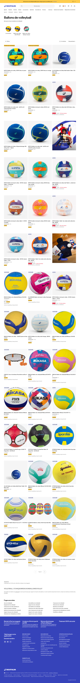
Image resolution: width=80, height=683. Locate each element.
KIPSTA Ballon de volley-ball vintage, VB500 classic (39, 337)
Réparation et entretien (70, 9)
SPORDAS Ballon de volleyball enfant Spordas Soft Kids (63, 450)
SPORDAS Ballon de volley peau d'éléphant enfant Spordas (39, 560)
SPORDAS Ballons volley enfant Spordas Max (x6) (39, 523)
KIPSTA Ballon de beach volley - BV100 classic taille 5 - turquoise (15, 183)
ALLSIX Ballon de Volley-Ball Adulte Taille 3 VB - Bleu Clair (64, 71)
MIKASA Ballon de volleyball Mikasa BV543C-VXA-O (39, 413)
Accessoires (8, 33)
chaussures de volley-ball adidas (35, 608)
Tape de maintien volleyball (10, 608)
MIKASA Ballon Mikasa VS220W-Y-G (61, 412)
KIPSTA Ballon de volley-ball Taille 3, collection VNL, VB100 (64, 183)
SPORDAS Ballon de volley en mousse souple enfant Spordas (63, 560)
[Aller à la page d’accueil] (10, 6)
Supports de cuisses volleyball (35, 613)
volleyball (17, 591)
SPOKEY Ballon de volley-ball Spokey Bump (15, 559)
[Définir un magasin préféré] (60, 5)
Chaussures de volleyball (58, 603)
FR (65, 6)
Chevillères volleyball (57, 612)
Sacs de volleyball (8, 603)
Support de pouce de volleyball (11, 612)
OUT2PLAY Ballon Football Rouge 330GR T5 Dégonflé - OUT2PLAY (15, 450)
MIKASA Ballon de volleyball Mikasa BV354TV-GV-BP (39, 375)
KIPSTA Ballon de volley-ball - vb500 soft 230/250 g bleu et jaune (38, 147)
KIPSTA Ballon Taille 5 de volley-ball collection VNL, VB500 (39, 259)
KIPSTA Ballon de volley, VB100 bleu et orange (39, 70)
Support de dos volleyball (34, 604)
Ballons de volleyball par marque (26, 34)
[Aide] (68, 5)
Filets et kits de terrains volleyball (60, 608)
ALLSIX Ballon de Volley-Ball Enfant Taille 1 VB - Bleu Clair (15, 486)
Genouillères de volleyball (34, 603)
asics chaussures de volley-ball (35, 610)
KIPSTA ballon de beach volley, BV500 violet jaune (39, 221)
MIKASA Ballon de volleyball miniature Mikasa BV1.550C (15, 413)
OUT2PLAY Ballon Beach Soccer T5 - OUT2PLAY (16, 522)
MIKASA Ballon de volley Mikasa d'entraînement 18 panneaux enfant (61, 523)
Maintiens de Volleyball (58, 606)
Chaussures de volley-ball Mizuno (11, 606)
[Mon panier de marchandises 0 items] (74, 5)
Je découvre (64, 146)
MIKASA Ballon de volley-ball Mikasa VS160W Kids (63, 337)
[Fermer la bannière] (75, 1)
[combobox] (72, 41)
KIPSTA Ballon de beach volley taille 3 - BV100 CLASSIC (15, 221)
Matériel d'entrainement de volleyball (12, 610)
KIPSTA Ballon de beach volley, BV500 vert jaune (38, 107)
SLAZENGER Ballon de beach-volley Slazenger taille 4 (39, 297)
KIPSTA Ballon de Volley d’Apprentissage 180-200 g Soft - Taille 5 (15, 147)
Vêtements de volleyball (58, 604)
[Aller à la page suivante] (44, 571)
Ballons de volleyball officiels (17, 34)
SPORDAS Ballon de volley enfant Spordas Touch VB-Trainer (63, 486)
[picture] (16, 56)
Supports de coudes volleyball (35, 612)
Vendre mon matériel (58, 9)
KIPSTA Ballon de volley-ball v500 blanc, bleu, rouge (63, 107)
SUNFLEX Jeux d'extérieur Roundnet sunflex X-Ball (15, 375)
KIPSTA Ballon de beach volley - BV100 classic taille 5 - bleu (15, 259)
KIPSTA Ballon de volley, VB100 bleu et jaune (15, 70)
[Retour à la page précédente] (35, 571)
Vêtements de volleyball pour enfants (12, 613)
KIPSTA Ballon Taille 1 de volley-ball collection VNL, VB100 (63, 221)
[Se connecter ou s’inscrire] (71, 5)
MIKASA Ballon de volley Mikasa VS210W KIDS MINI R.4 (39, 486)
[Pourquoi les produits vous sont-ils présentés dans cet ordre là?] (60, 41)
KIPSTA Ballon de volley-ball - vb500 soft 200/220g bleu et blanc (14, 107)
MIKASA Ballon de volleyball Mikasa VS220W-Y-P (64, 375)
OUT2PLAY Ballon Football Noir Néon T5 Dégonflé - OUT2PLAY (38, 450)
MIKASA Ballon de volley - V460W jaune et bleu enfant (15, 337)
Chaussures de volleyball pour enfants (61, 610)
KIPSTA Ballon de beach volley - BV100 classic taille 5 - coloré (63, 297)
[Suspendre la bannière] (73, 1)
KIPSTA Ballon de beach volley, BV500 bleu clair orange (39, 183)
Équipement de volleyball (9, 604)
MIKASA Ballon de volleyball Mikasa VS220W (15, 297)
